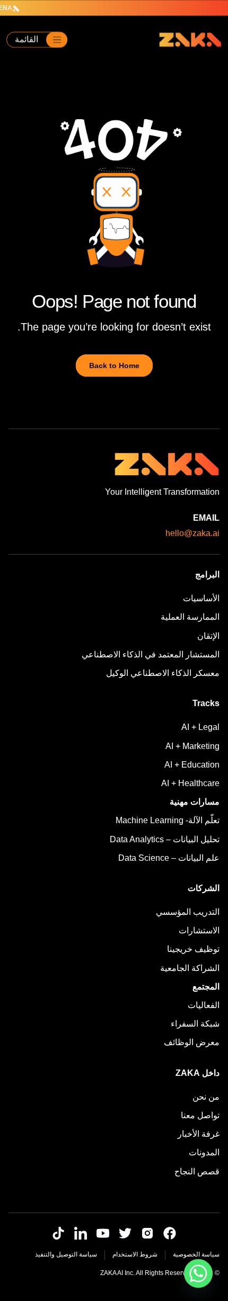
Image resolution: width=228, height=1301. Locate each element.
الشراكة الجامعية (190, 968)
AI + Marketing (192, 746)
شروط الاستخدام (134, 1254)
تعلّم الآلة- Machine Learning (168, 820)
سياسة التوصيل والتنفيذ (66, 1254)
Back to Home (114, 365)
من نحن (206, 1096)
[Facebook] (169, 1233)
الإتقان (208, 635)
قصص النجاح (197, 1171)
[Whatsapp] (198, 1273)
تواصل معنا (200, 1115)
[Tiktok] (58, 1233)
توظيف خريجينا (193, 949)
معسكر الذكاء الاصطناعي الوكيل (163, 673)
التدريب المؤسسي (188, 911)
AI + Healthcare (190, 783)
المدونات (204, 1152)
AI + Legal (200, 727)
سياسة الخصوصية (196, 1254)
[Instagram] (147, 1233)
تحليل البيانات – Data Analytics (165, 839)
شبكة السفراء (195, 1023)
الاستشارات (199, 930)
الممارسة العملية (190, 616)
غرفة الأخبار (199, 1133)
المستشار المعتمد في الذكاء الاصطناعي (151, 654)
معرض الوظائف (192, 1042)
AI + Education (192, 764)
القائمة (26, 39)
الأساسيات (201, 598)
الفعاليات (204, 1005)
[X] (125, 1233)
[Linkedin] (80, 1233)
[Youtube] (102, 1233)
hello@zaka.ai (192, 533)
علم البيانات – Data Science (169, 857)
